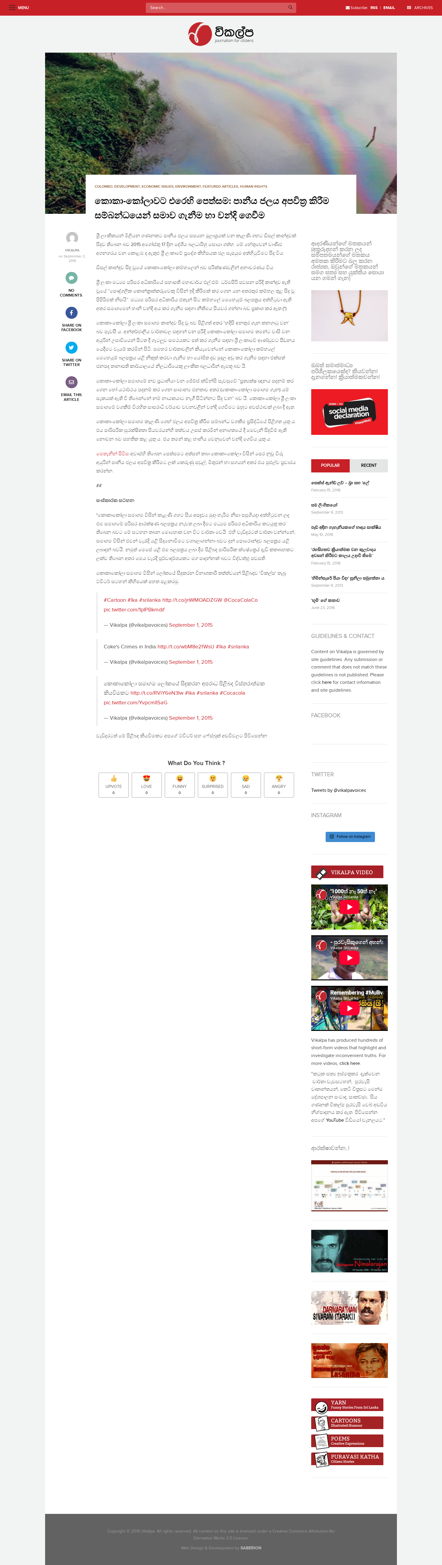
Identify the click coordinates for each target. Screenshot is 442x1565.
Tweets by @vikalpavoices (338, 790)
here (327, 682)
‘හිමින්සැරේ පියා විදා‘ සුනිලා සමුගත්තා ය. (348, 578)
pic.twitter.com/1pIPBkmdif (134, 610)
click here (349, 1063)
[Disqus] (199, 886)
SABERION (251, 1548)
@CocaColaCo (241, 600)
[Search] (290, 8)
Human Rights (253, 186)
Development (127, 186)
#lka (132, 600)
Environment (188, 186)
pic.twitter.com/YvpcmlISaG (135, 702)
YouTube (335, 1120)
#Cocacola (232, 693)
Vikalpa (72, 250)
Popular (330, 465)
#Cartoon (115, 600)
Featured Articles (220, 186)
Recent (369, 465)
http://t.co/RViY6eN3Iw (156, 693)
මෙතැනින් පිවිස (112, 454)
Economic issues (157, 186)
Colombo (103, 186)
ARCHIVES (423, 7)
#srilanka (150, 600)
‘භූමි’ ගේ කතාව (325, 600)
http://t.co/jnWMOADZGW (192, 600)
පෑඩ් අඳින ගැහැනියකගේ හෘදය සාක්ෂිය (346, 527)
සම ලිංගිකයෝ (324, 505)
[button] (221, 133)
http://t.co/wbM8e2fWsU (186, 647)
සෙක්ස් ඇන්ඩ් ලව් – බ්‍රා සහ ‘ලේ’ (340, 482)
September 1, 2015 (191, 625)
